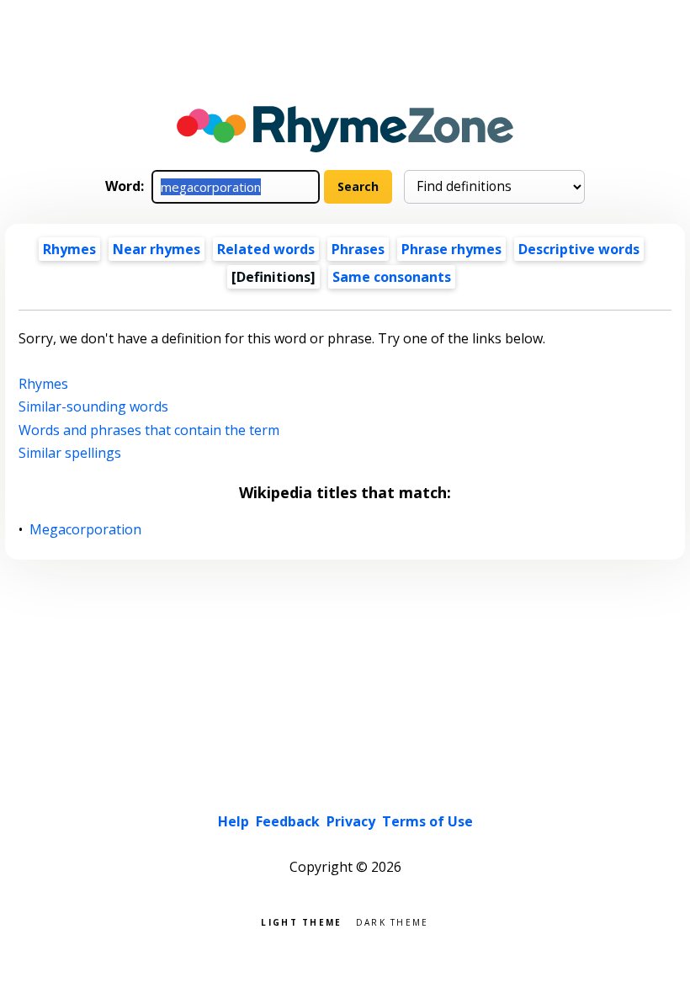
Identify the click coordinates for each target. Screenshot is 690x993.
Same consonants (391, 277)
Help (233, 821)
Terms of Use (427, 821)
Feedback (288, 821)
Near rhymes (156, 249)
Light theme (301, 921)
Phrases (358, 249)
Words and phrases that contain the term (149, 430)
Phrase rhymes (451, 249)
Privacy (350, 821)
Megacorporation (85, 530)
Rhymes (69, 249)
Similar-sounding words (93, 406)
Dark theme (392, 921)
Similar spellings (70, 452)
